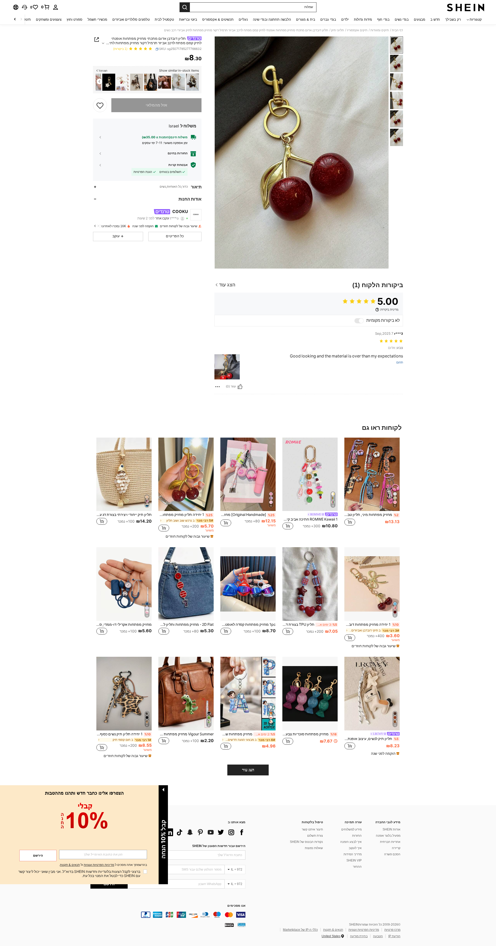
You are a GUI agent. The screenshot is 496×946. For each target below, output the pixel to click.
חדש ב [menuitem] (435, 19)
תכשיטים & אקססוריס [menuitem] (218, 19)
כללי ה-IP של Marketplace (300, 930)
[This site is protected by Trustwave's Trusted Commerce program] (241, 925)
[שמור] (100, 105)
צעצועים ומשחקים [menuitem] (48, 19)
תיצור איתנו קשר (312, 829)
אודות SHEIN (391, 829)
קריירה (396, 848)
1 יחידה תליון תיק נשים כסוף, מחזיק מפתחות (123, 734)
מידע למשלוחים (351, 829)
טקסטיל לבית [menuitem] (164, 19)
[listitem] (192, 82)
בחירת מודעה (359, 936)
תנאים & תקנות (333, 930)
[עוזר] (240, 387)
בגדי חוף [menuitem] (383, 19)
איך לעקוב (355, 848)
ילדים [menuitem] (345, 19)
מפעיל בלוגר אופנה (388, 835)
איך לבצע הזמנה (351, 842)
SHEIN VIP (354, 860)
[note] (189, 536)
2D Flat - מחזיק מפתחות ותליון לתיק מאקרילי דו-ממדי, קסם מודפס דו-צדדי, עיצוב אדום (186, 624)
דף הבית (397, 30)
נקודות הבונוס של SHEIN (306, 842)
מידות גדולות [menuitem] (363, 19)
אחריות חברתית (390, 842)
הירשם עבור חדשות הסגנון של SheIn (218, 846)
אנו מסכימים (236, 905)
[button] (24, 7)
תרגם (399, 362)
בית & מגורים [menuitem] (305, 19)
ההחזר (357, 866)
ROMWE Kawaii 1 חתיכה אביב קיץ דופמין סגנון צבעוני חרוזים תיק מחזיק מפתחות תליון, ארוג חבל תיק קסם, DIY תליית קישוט (310, 519)
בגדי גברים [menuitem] (328, 19)
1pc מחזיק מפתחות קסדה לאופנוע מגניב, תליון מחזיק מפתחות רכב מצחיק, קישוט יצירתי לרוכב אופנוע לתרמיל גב (248, 624)
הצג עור (248, 770)
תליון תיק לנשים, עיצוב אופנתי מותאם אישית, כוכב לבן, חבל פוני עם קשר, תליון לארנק (371, 739)
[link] (45, 7)
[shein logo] (465, 7)
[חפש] (185, 7)
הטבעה (378, 936)
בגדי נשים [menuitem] (402, 19)
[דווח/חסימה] (217, 387)
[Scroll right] (15, 19)
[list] (204, 832)
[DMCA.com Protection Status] (229, 925)
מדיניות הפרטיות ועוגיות (363, 930)
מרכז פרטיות (392, 930)
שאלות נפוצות (314, 848)
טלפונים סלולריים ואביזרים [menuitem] (131, 19)
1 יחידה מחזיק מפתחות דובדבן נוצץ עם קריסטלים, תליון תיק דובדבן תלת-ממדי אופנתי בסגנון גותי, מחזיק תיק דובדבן (371, 624)
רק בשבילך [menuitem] (453, 19)
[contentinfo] (167, 915)
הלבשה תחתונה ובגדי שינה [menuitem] (272, 19)
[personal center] (55, 7)
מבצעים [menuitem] (419, 19)
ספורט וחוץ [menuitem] (74, 19)
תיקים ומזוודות (379, 30)
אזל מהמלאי (156, 105)
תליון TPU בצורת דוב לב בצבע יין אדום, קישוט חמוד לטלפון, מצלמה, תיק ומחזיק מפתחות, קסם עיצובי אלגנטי (309, 624)
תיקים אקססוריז (357, 30)
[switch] (359, 320)
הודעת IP (394, 936)
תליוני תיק (337, 30)
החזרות (357, 835)
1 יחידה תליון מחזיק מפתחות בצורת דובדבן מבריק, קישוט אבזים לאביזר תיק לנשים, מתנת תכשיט (185, 515)
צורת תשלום (315, 835)
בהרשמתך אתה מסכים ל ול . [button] (103, 865)
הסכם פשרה (392, 854)
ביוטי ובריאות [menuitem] (188, 19)
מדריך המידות (353, 854)
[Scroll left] (21, 19)
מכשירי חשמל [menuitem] (97, 19)
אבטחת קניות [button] (178, 165)
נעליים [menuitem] (243, 19)
